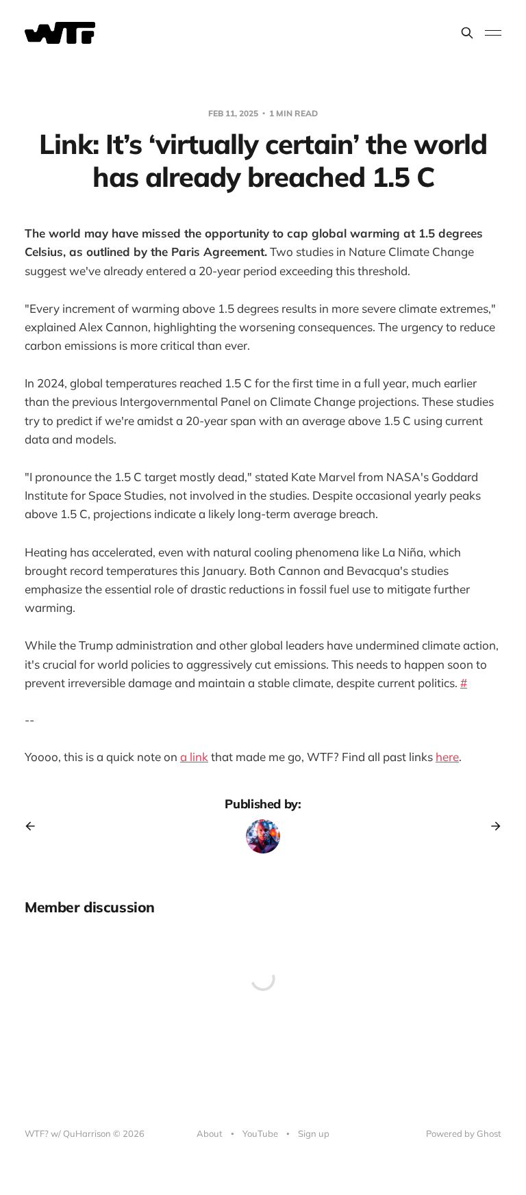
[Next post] (491, 826)
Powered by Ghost (463, 1133)
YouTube (260, 1133)
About (210, 1133)
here (447, 756)
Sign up (313, 1133)
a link (194, 756)
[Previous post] (35, 826)
